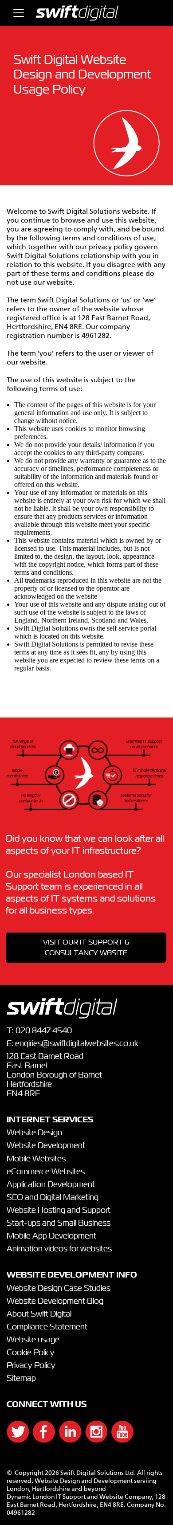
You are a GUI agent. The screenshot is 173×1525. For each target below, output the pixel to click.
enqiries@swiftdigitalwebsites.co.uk (76, 1044)
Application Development (51, 1185)
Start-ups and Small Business (58, 1223)
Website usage (33, 1340)
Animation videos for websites (59, 1249)
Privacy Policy (31, 1366)
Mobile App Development (51, 1236)
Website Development (46, 1146)
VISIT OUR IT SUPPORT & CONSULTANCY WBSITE (86, 948)
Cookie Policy (31, 1353)
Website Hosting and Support (58, 1211)
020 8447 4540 (44, 1031)
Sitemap (21, 1379)
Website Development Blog (55, 1301)
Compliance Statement (47, 1327)
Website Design (34, 1133)
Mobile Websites (36, 1159)
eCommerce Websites (46, 1172)
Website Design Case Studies (58, 1289)
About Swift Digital (39, 1314)
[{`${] (13, 1440)
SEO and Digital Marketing (52, 1198)
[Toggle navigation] (19, 12)
